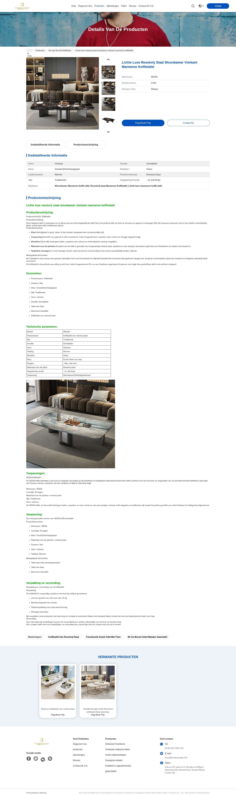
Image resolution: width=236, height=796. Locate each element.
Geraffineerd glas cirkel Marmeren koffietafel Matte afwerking (98, 710)
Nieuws (76, 760)
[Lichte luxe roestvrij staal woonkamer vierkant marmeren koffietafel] (62, 93)
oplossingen (113, 6)
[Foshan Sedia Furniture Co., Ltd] (22, 6)
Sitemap (42, 793)
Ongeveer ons (80, 744)
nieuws (132, 6)
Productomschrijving (85, 144)
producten (99, 6)
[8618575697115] (35, 759)
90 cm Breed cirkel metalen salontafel (147, 637)
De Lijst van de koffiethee (60, 50)
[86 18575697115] (50, 759)
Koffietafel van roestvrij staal (63, 637)
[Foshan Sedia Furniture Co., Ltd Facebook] (28, 759)
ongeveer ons (85, 6)
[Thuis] (41, 742)
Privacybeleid (32, 793)
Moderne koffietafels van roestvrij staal (57, 709)
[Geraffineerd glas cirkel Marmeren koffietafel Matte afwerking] (98, 686)
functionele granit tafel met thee (103, 637)
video (124, 6)
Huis (73, 6)
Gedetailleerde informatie (45, 144)
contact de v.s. (146, 6)
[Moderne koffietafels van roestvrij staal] (58, 686)
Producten (40, 50)
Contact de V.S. (80, 766)
